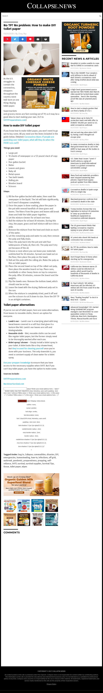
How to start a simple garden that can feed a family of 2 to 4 (84, 109)
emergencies (10, 457)
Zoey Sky (22, 34)
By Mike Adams (84, 104)
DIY (56, 454)
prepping (42, 460)
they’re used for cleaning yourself (27, 348)
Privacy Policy (51, 684)
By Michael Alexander (87, 204)
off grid (52, 457)
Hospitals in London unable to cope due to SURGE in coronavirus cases (85, 64)
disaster (50, 454)
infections (43, 457)
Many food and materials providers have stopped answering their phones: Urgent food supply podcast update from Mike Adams (85, 178)
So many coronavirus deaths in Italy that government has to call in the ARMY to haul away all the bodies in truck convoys (85, 147)
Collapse (29, 454)
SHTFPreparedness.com (15, 120)
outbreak (8, 460)
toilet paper (15, 466)
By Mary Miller (84, 140)
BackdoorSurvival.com (14, 384)
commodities (40, 454)
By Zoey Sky (83, 113)
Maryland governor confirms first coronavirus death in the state (84, 200)
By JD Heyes (83, 85)
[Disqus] (31, 567)
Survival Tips (48, 463)
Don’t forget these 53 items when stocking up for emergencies (84, 258)
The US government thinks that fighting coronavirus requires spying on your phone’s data (83, 227)
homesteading (23, 457)
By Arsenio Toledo (85, 68)
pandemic (17, 460)
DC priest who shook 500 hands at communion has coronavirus (84, 238)
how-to (34, 457)
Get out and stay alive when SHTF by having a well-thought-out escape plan (84, 134)
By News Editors (85, 242)
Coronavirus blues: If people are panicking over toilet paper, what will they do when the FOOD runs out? (29, 140)
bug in (21, 454)
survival (21, 463)
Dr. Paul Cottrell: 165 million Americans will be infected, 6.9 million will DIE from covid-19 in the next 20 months (85, 286)
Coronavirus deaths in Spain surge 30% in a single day (84, 191)
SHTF (14, 463)
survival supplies (33, 463)
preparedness (30, 460)
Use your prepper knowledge (17, 362)
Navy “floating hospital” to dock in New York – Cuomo (84, 298)
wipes (24, 466)
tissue (6, 466)
